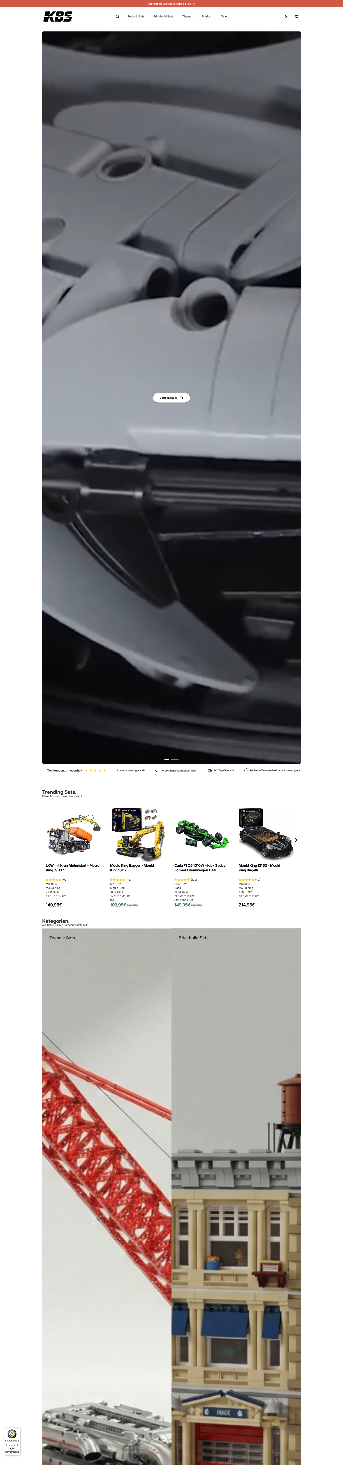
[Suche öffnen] (117, 16)
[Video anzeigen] (175, 759)
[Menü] (18, 1429)
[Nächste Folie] (296, 840)
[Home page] (57, 16)
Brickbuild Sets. (194, 937)
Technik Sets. (62, 937)
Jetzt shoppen (169, 397)
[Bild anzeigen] (166, 759)
